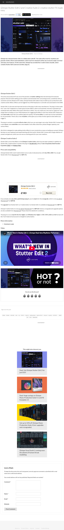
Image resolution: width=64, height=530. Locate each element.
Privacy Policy (24, 528)
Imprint (32, 528)
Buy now (49, 193)
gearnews (10, 2)
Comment (7, 482)
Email (6, 499)
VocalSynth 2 (33, 143)
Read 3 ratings (32, 188)
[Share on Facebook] (53, 310)
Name (6, 494)
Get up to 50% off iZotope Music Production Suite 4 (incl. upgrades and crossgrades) (32, 425)
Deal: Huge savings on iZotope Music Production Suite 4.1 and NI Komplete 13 (32, 397)
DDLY (8, 145)
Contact (37, 528)
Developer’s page (9, 224)
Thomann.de (15, 155)
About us (17, 528)
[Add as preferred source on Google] (26, 14)
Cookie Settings (45, 528)
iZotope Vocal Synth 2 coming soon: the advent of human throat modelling (32, 452)
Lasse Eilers (12, 14)
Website (6, 504)
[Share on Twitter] (60, 310)
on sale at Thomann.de (25, 208)
